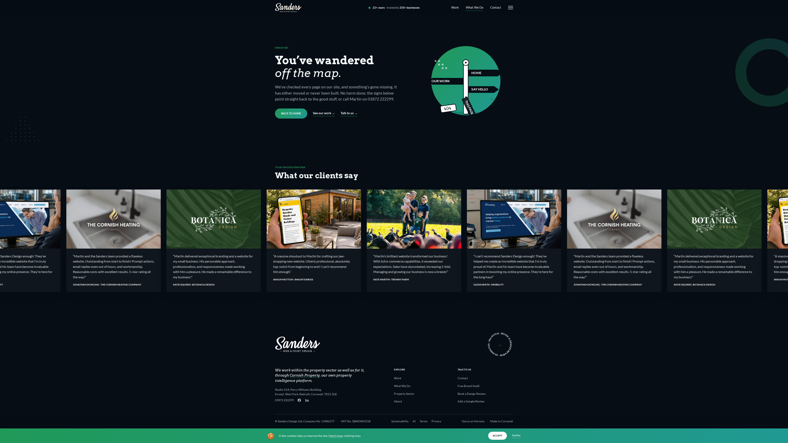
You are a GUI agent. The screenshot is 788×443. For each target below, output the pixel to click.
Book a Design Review (472, 393)
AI (414, 421)
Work (455, 7)
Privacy (436, 421)
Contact (495, 7)
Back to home (291, 113)
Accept (497, 435)
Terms (423, 421)
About (398, 401)
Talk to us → (349, 113)
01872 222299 (284, 400)
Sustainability (400, 421)
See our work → (324, 113)
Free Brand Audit (469, 386)
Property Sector (404, 393)
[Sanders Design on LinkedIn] (306, 400)
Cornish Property (305, 375)
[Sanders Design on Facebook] (299, 400)
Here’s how (336, 435)
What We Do (474, 7)
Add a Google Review (471, 401)
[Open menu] (509, 7)
